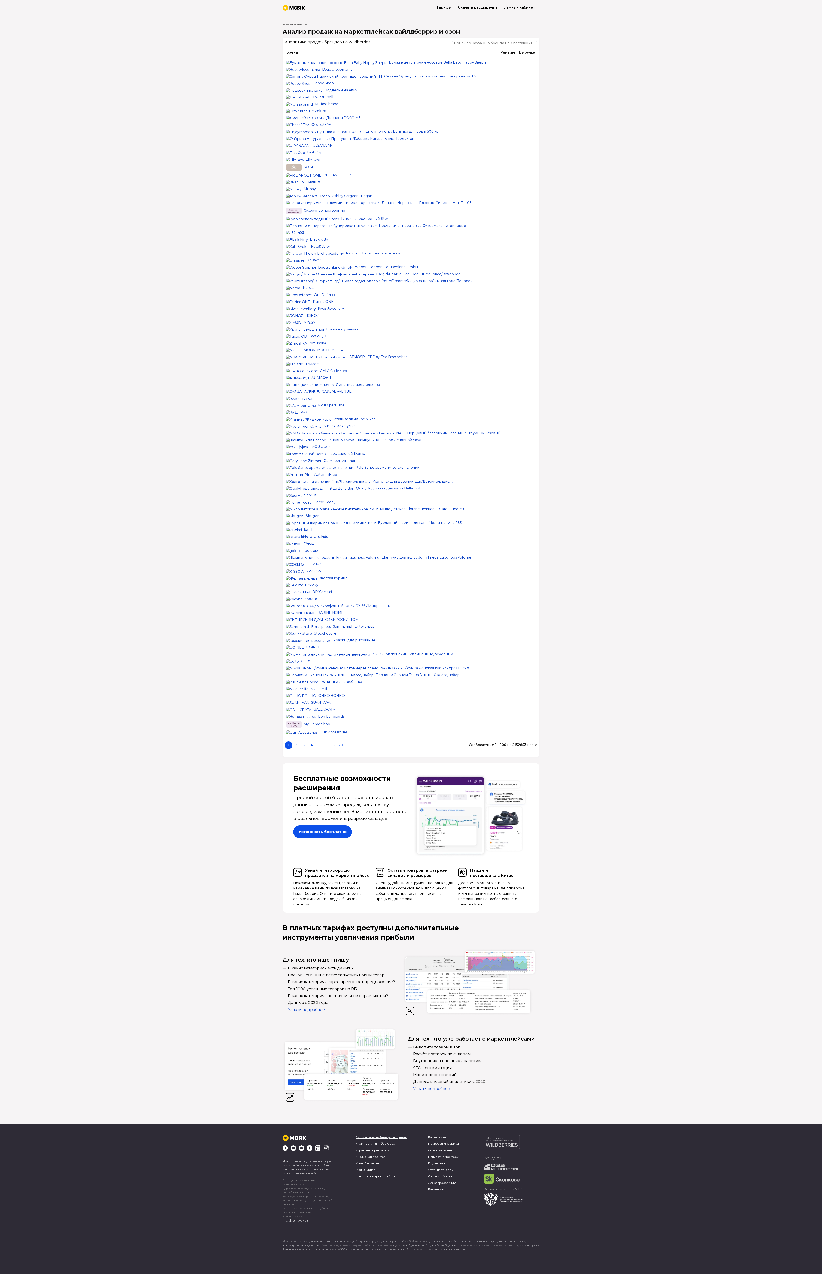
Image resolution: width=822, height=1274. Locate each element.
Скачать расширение (478, 7)
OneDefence (325, 295)
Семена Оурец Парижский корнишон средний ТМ (430, 76)
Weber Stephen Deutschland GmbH (386, 267)
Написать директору (443, 1156)
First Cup (315, 152)
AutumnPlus (325, 474)
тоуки (307, 398)
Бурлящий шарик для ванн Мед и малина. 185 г (421, 523)
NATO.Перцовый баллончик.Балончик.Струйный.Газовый (448, 433)
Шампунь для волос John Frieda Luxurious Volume (426, 557)
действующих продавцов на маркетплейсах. (380, 1241)
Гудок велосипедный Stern (366, 219)
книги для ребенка (344, 682)
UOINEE (313, 647)
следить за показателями (509, 1241)
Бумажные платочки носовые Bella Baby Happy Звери (437, 62)
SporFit (310, 495)
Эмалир (313, 182)
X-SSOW (314, 571)
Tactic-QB (317, 336)
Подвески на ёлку (341, 90)
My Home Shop (317, 724)
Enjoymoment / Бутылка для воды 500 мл (402, 131)
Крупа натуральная (343, 329)
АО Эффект (322, 447)
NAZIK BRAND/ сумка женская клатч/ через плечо (424, 668)
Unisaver (314, 260)
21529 (338, 745)
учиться (453, 1245)
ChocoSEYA (321, 125)
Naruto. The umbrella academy (373, 253)
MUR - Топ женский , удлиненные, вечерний (412, 654)
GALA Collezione (334, 371)
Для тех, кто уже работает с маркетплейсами (471, 1039)
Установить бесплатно (323, 832)
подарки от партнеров (450, 1249)
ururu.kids (319, 537)
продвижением (482, 1241)
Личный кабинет (519, 7)
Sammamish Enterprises (353, 626)
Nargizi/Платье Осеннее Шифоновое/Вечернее (418, 274)
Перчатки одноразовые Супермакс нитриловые (422, 226)
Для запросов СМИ (442, 1183)
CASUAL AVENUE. (337, 391)
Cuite (305, 661)
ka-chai (310, 530)
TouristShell (323, 97)
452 (301, 232)
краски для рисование (354, 640)
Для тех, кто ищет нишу (316, 960)
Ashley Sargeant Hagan (352, 196)
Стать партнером (441, 1169)
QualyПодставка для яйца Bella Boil (388, 488)
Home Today (324, 502)
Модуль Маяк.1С (400, 1245)
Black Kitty (319, 239)
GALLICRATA (324, 709)
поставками (464, 1241)
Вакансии (436, 1189)
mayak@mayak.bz (295, 1220)
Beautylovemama (337, 69)
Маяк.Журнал (365, 1169)
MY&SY (309, 322)
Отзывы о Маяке (440, 1176)
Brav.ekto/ (317, 111)
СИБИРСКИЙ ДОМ (342, 620)
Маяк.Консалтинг (368, 1163)
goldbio (311, 551)
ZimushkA (317, 343)
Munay (310, 189)
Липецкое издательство (358, 385)
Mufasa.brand (326, 104)
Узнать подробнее (306, 1009)
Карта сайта (437, 1137)
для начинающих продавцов (326, 1241)
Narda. (308, 288)
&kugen (313, 516)
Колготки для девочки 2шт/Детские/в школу (413, 481)
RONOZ (312, 316)
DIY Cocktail (322, 592)
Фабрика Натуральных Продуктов (383, 139)
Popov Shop (323, 83)
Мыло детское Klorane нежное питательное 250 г (424, 509)
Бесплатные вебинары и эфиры (381, 1137)
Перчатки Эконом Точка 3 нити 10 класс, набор (418, 675)
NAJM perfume (331, 405)
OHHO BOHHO (331, 696)
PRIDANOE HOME (339, 175)
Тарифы (443, 7)
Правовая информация (445, 1143)
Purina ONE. (323, 302)
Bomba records (331, 716)
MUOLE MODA (330, 350)
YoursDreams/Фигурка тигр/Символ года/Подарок (427, 281)
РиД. (305, 412)
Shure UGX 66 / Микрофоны (366, 606)
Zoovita (310, 599)
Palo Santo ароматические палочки (388, 467)
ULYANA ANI (323, 145)
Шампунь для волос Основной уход (389, 440)
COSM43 (314, 564)
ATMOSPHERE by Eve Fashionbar (378, 357)
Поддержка (436, 1163)
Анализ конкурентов (371, 1156)
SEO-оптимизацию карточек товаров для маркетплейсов (376, 1249)
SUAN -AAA (320, 702)
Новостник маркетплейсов (375, 1176)
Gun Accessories (333, 732)
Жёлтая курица (333, 578)
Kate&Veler (320, 246)
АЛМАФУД (321, 378)
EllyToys (313, 159)
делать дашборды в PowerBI (429, 1245)
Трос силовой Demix (346, 454)
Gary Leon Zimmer (340, 461)
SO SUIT (311, 167)
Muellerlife (320, 689)
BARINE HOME (331, 613)
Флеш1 (310, 543)
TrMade (312, 364)
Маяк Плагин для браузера (375, 1143)
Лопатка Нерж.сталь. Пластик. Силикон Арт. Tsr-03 (427, 203)
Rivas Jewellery (331, 308)
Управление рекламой (372, 1150)
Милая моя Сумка (340, 426)
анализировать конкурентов (301, 1245)
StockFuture (325, 633)
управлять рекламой (442, 1241)
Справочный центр (442, 1150)
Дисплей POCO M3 (343, 118)
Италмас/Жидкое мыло (355, 419)
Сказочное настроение (324, 211)
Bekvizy (311, 585)
